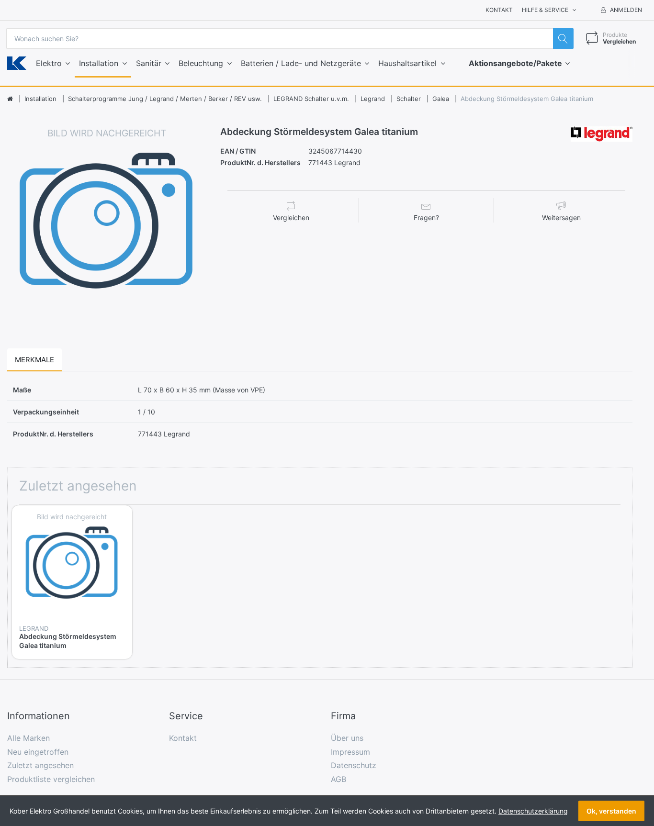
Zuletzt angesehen (40, 765)
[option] (106, 225)
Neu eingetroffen (37, 752)
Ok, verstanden (611, 811)
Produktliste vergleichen (51, 779)
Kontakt (499, 9)
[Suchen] (563, 38)
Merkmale (34, 359)
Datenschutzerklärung (533, 811)
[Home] (10, 99)
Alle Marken (28, 738)
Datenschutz (353, 765)
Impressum (350, 752)
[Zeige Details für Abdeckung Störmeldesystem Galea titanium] (72, 565)
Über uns (347, 738)
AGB (338, 779)
